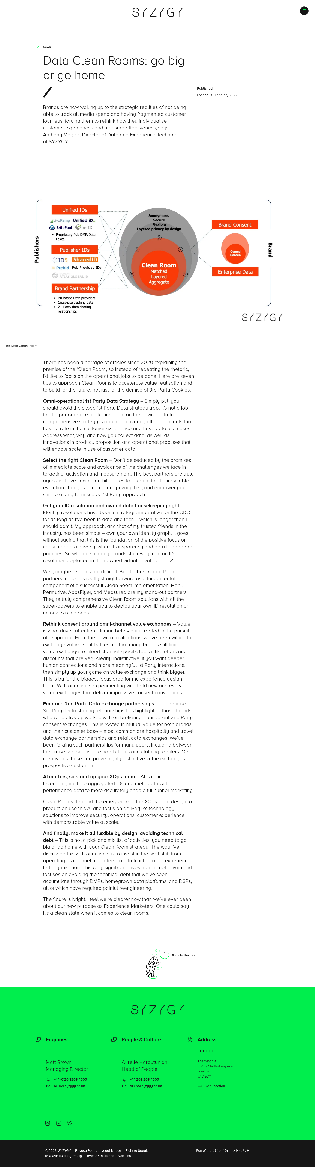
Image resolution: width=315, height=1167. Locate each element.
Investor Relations (100, 1156)
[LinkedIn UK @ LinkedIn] (58, 1123)
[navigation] (304, 10)
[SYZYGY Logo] (157, 1009)
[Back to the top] (157, 964)
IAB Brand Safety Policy (63, 1156)
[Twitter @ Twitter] (69, 1123)
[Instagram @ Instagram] (47, 1123)
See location (215, 1086)
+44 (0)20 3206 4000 (70, 1079)
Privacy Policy (86, 1151)
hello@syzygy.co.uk (69, 1086)
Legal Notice (111, 1151)
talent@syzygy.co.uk (145, 1086)
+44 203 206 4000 (144, 1079)
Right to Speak (136, 1151)
